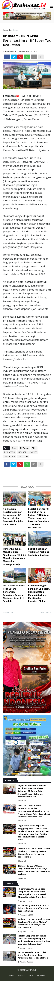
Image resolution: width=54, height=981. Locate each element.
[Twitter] (14, 57)
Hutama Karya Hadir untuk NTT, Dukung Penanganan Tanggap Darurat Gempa (34, 908)
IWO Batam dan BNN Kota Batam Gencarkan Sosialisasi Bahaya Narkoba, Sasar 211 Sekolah (14, 593)
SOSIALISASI (9, 456)
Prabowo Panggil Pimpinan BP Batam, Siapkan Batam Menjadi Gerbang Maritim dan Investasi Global (39, 593)
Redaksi (21, 975)
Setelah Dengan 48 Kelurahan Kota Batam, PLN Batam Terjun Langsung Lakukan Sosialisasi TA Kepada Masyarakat (38, 518)
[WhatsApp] (27, 57)
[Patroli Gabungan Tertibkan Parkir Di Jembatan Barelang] (39, 538)
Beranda (7, 30)
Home (11, 975)
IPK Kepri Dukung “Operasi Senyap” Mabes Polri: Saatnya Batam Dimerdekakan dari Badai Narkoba (34, 870)
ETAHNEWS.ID (30, 970)
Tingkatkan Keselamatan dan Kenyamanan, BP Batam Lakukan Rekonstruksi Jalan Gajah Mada (13, 516)
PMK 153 (33, 452)
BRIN (34, 448)
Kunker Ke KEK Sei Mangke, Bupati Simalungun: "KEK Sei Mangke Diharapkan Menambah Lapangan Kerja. (14, 556)
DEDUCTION (9, 452)
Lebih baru (9, 612)
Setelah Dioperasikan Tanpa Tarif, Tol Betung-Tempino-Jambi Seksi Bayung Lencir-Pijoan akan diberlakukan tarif (34, 939)
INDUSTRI (22, 452)
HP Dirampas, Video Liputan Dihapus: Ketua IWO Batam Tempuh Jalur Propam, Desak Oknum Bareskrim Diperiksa (32, 893)
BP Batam (24, 448)
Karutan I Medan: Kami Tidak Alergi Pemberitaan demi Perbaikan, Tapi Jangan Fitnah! (33, 955)
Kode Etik (41, 975)
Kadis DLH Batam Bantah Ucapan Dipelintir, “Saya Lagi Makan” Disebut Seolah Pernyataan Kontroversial (34, 852)
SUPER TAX (23, 456)
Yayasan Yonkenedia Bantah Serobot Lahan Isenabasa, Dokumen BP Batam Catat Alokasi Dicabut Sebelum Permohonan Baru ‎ (32, 791)
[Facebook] (7, 57)
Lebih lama (45, 612)
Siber (31, 975)
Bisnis (15, 30)
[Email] (34, 57)
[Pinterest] (20, 57)
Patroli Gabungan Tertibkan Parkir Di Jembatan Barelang (38, 551)
